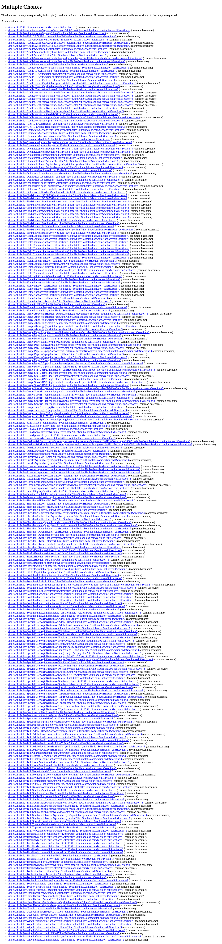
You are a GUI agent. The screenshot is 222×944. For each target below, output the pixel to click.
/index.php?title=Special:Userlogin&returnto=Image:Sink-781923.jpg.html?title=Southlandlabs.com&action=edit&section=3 (76, 656)
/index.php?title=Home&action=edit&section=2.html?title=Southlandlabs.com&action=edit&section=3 (64, 282)
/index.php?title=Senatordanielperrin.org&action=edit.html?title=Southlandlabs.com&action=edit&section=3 (67, 497)
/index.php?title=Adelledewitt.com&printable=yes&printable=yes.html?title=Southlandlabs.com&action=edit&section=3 (74, 117)
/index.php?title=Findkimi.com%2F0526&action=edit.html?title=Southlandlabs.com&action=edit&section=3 (67, 198)
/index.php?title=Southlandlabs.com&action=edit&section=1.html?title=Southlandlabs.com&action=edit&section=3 (71, 593)
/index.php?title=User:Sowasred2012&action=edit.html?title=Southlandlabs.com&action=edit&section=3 (65, 889)
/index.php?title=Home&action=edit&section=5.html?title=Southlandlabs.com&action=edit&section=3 (64, 291)
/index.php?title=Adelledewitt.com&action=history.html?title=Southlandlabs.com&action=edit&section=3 (66, 111)
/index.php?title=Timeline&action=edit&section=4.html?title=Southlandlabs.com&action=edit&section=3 (65, 843)
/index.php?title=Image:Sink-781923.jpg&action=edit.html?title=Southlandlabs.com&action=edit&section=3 (67, 372)
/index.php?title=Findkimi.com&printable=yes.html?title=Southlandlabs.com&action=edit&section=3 (63, 232)
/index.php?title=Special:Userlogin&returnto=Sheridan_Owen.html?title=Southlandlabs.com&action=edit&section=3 (72, 674)
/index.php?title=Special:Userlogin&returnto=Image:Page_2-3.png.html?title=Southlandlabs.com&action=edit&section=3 (74, 653)
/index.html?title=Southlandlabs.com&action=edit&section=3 (41, 27)
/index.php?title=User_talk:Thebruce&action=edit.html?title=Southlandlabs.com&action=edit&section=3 (65, 914)
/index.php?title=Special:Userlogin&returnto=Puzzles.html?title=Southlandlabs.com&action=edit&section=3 (67, 665)
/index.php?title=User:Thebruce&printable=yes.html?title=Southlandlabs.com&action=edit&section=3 (64, 905)
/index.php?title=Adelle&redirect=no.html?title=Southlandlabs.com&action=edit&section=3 (58, 64)
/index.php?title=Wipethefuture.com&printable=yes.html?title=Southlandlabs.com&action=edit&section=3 (66, 939)
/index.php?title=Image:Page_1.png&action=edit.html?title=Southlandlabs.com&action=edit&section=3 (64, 335)
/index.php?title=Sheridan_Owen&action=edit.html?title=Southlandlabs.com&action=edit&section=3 (63, 534)
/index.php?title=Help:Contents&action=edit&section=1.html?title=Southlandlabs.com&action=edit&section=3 (68, 235)
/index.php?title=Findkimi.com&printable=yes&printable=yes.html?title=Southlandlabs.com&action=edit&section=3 (72, 229)
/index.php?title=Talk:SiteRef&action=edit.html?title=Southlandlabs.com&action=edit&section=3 (61, 796)
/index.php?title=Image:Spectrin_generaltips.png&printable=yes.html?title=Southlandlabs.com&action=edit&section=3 (73, 403)
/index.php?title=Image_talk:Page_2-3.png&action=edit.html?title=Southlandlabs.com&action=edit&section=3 (68, 413)
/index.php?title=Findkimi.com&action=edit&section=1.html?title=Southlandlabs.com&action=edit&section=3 (68, 201)
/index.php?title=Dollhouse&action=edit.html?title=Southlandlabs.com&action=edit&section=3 (60, 170)
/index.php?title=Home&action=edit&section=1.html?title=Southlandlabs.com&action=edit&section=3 (64, 279)
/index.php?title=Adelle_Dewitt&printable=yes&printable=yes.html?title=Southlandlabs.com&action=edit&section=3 (72, 83)
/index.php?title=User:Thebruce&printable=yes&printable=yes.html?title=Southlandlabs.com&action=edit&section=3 (72, 902)
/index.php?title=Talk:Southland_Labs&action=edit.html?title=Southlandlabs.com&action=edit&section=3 (66, 799)
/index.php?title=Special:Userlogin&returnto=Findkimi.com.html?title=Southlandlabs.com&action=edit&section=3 (71, 637)
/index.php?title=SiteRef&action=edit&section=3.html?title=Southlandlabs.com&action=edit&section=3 (65, 556)
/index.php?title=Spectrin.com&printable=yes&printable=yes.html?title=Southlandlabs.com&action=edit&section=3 (71, 721)
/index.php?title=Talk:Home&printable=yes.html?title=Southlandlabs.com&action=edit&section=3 (62, 777)
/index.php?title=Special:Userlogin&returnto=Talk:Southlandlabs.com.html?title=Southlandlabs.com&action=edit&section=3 (76, 696)
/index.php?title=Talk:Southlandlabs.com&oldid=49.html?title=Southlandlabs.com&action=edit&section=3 (66, 811)
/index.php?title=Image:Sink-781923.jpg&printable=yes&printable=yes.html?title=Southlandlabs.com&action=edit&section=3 (77, 382)
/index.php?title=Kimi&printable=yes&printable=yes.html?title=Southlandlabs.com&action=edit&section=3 (67, 431)
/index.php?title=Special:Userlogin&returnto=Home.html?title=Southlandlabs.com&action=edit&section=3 (66, 643)
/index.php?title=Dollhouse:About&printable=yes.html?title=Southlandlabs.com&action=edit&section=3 (65, 189)
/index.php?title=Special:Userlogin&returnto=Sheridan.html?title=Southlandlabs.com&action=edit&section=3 (68, 671)
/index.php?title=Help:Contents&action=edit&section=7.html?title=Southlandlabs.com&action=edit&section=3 (68, 254)
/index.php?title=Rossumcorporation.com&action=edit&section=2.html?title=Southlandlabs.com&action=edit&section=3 (74, 469)
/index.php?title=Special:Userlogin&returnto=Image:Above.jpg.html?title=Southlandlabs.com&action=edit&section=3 (72, 646)
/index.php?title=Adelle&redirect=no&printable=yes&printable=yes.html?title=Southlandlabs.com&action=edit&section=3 (75, 58)
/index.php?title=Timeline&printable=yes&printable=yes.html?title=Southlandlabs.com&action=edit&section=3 (69, 864)
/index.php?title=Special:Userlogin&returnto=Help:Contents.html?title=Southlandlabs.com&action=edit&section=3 (71, 640)
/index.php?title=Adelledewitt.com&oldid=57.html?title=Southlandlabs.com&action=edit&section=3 (63, 114)
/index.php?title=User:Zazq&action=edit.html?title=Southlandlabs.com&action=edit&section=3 (60, 908)
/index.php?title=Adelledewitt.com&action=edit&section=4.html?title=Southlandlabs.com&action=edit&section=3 (70, 101)
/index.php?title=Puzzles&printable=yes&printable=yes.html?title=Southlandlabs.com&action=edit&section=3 (68, 460)
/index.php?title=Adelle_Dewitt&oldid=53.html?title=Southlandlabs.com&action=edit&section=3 (61, 80)
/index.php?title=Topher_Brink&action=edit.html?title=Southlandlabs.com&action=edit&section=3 (62, 886)
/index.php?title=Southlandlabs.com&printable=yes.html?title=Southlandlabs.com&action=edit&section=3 (66, 615)
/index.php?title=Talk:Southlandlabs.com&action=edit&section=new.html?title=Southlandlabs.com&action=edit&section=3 (75, 802)
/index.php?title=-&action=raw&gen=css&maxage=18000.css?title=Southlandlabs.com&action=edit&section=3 (69, 30)
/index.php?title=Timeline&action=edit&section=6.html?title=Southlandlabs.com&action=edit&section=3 (65, 849)
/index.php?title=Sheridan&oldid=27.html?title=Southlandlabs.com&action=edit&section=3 (58, 509)
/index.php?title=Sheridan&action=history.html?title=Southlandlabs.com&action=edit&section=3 (61, 506)
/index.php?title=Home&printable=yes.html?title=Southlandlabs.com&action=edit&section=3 (59, 310)
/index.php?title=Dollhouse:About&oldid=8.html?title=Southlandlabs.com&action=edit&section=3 (62, 182)
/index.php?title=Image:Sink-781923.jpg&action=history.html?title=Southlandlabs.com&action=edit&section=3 (69, 375)
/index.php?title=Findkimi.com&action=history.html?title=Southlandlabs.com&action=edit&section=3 (63, 223)
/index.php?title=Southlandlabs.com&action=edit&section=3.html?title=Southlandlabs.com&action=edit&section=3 (71, 600)
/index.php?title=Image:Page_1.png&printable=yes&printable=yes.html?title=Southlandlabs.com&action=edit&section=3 (74, 344)
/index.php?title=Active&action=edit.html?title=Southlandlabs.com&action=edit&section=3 (58, 39)
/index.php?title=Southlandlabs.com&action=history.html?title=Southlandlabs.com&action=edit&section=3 (66, 606)
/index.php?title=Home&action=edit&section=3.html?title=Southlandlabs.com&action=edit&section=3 (64, 285)
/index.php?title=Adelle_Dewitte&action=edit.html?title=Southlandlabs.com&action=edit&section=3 (63, 89)
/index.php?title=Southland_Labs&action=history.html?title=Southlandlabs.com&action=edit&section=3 (65, 578)
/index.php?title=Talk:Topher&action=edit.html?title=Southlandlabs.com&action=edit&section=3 (61, 827)
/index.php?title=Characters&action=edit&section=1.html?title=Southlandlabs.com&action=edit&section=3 (66, 129)
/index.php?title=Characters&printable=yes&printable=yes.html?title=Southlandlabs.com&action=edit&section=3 (70, 142)
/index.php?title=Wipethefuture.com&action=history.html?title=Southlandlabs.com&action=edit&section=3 (66, 930)
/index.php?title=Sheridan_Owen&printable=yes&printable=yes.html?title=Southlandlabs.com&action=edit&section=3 (73, 544)
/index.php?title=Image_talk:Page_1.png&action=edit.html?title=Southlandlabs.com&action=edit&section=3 (67, 410)
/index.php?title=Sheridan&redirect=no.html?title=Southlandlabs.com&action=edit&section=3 (59, 519)
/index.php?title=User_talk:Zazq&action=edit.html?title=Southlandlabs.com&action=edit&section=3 (63, 917)
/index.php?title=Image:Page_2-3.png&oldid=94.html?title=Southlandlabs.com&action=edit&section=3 (64, 360)
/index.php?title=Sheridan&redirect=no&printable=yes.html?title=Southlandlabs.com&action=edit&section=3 (68, 516)
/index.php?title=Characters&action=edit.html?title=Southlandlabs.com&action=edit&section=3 (60, 132)
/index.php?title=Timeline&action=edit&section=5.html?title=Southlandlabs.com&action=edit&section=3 (65, 846)
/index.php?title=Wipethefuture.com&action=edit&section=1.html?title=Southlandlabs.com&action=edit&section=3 (71, 920)
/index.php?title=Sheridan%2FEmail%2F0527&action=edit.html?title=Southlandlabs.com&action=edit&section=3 (70, 500)
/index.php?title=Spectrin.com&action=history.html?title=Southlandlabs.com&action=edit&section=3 (63, 715)
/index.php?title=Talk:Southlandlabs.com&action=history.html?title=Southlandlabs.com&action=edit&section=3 (69, 808)
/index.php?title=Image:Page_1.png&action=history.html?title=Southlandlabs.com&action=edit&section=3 (66, 338)
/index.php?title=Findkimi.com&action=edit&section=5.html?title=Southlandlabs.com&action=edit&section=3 (68, 213)
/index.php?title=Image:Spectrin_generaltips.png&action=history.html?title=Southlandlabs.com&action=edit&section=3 (73, 394)
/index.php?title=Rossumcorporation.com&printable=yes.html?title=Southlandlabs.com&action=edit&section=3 (69, 488)
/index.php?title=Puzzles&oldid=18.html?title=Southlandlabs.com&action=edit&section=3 (57, 456)
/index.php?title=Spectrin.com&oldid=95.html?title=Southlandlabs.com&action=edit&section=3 (60, 718)
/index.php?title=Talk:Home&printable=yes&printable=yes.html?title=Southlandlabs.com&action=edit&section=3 (70, 774)
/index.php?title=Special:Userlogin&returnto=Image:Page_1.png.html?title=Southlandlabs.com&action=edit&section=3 (73, 649)
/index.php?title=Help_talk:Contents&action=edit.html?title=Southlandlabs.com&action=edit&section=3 (65, 276)
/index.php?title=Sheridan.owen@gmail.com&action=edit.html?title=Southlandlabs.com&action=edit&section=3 (69, 522)
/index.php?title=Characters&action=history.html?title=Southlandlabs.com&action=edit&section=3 (62, 136)
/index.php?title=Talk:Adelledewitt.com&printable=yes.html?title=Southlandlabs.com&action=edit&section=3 (68, 749)
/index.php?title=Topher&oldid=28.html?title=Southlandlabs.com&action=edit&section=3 (57, 877)
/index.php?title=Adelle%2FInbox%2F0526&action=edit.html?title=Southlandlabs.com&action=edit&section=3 (69, 42)
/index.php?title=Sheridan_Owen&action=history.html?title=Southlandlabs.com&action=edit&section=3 (65, 537)
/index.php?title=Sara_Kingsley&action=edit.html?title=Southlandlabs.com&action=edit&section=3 (62, 491)
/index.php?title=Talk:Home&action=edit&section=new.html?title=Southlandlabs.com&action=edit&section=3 (68, 762)
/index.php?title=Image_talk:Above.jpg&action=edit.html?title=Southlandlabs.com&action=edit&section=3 (66, 407)
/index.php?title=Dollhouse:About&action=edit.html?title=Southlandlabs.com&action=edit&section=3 (64, 176)
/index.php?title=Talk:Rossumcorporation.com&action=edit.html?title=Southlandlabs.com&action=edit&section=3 (70, 787)
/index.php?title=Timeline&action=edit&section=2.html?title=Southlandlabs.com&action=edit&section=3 (65, 836)
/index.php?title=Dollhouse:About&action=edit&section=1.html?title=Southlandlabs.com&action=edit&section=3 (70, 173)
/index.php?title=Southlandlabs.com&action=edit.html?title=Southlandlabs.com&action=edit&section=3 (65, 603)
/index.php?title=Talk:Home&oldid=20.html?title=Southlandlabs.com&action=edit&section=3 (59, 771)
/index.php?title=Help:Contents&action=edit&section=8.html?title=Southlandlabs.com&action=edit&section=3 (68, 257)
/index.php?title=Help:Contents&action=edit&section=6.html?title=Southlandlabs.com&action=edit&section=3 (68, 251)
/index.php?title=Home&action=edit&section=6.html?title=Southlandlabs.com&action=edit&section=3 (64, 294)
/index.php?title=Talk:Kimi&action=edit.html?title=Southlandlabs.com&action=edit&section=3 (60, 780)
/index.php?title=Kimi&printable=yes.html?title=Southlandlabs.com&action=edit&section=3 (58, 435)
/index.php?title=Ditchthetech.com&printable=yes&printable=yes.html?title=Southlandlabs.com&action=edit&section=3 (74, 164)
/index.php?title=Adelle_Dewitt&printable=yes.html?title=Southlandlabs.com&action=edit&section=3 (64, 86)
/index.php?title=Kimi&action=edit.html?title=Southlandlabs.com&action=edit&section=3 (57, 422)
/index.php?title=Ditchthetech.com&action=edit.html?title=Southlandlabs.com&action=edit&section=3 (64, 154)
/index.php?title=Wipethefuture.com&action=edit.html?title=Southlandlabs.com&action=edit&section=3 (65, 927)
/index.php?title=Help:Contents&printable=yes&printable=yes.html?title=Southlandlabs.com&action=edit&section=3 (72, 270)
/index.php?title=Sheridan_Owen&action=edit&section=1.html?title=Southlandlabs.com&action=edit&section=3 (69, 528)
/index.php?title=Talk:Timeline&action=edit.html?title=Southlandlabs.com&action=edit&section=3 (62, 824)
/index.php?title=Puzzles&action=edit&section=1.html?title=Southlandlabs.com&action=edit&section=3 (65, 447)
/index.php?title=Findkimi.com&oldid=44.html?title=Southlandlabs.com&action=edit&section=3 (61, 226)
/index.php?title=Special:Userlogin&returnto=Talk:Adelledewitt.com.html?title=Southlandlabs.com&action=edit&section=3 (75, 690)
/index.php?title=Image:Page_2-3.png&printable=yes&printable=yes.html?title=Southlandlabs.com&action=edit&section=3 (75, 363)
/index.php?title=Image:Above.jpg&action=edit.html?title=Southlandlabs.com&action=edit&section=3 (64, 316)
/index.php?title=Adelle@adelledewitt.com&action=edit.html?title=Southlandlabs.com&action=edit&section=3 (68, 67)
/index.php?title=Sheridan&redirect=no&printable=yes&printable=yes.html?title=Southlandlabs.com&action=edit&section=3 (76, 512)
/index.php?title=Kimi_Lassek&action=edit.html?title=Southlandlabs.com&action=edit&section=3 (62, 438)
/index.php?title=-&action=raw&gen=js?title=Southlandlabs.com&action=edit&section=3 (57, 33)
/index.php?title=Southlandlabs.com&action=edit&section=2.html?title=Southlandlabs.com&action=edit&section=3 (71, 597)
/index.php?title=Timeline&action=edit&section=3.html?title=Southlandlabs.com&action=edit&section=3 (65, 839)
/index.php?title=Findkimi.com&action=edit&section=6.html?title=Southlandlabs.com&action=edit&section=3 (68, 217)
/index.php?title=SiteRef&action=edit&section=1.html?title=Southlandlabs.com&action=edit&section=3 (65, 550)
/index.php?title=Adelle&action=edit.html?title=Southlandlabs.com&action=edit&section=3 (58, 48)
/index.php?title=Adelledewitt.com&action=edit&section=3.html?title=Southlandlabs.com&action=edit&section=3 (70, 98)
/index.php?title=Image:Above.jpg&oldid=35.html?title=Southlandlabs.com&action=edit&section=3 (63, 322)
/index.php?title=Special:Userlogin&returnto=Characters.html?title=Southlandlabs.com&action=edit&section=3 (69, 628)
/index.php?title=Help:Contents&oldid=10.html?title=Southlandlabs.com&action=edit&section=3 (61, 266)
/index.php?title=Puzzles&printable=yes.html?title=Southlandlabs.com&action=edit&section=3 (60, 463)
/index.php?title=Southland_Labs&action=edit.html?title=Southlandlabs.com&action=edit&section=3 (63, 575)
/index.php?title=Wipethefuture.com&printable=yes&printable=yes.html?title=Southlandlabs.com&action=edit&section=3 (74, 936)
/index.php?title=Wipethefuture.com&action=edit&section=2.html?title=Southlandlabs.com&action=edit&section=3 (71, 924)
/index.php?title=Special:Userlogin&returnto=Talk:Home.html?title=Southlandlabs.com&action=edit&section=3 (69, 693)
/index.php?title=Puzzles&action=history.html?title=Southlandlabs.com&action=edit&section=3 (60, 453)
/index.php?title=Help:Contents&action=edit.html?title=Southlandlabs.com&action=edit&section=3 (62, 260)
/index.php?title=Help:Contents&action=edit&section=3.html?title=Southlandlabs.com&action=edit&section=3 (68, 241)
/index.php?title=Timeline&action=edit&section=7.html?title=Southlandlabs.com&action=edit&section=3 (65, 852)
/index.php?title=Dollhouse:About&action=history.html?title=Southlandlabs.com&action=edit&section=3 (65, 179)
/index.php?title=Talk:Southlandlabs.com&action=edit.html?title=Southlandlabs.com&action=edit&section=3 (67, 805)
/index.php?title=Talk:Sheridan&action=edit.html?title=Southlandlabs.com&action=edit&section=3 (62, 790)
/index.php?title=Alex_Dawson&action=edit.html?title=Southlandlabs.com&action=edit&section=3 (62, 123)
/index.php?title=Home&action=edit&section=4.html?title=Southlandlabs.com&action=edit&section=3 (64, 288)
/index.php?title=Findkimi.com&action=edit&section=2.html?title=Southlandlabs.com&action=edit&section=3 (68, 204)
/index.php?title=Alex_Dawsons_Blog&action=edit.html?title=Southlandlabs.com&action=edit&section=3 (66, 126)
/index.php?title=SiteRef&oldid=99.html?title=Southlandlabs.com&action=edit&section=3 (57, 565)
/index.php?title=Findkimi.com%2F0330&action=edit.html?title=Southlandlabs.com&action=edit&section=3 (67, 195)
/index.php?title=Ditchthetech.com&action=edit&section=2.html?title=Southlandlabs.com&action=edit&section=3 (70, 151)
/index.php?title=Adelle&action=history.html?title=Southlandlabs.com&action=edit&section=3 (60, 52)
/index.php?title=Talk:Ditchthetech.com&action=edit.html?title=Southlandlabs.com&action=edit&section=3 (67, 755)
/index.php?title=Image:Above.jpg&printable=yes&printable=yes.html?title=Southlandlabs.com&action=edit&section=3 (73, 326)
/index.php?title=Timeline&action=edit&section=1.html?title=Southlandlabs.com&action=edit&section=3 (65, 833)
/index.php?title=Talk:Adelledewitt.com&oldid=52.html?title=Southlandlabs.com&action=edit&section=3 (66, 743)
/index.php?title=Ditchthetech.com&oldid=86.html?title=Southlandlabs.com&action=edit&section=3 (63, 161)
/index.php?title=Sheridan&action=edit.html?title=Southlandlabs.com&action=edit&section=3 (59, 503)
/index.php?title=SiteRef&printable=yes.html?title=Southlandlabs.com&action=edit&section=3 (60, 572)
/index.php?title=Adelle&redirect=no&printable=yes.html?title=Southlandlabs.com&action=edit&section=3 (66, 61)
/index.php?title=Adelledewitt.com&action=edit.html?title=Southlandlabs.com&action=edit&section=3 (64, 108)
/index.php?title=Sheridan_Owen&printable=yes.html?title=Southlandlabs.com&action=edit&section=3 (64, 547)
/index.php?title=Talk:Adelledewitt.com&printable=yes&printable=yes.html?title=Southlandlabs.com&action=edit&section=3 (76, 746)
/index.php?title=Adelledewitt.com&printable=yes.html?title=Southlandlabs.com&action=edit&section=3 (65, 120)
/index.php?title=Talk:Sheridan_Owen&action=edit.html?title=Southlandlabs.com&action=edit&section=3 (66, 793)
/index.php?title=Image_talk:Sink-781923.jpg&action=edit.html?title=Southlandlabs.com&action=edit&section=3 (70, 416)
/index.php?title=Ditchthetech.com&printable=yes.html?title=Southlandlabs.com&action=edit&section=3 (65, 167)
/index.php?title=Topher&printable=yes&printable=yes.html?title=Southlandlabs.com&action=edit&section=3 (68, 880)
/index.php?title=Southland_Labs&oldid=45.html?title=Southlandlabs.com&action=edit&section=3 (62, 581)
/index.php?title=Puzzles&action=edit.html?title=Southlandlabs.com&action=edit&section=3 (58, 450)
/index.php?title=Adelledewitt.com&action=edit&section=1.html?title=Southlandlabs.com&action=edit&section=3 (70, 92)
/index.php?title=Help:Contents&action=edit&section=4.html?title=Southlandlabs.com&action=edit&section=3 (68, 245)
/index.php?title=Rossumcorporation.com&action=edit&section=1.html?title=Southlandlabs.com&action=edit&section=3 (74, 466)
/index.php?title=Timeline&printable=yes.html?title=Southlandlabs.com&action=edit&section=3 (60, 867)
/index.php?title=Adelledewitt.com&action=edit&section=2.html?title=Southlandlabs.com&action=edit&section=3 (70, 95)
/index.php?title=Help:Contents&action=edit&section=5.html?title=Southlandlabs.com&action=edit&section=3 (68, 248)
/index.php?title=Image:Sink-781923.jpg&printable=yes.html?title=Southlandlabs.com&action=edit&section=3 (68, 385)
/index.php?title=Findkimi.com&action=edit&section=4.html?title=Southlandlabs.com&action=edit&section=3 (68, 210)
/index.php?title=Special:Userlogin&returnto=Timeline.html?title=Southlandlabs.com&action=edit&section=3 (68, 699)
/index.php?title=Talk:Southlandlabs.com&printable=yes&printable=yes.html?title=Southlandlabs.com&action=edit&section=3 (77, 815)
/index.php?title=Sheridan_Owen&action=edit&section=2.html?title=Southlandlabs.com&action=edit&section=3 (69, 531)
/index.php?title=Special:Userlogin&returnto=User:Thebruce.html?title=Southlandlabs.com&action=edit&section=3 (71, 706)
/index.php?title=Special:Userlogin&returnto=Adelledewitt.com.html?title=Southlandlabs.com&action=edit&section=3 (73, 625)
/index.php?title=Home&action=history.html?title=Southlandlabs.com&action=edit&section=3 (59, 301)
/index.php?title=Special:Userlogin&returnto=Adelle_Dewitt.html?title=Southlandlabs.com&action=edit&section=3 (71, 621)
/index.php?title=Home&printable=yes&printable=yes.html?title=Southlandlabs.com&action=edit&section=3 (67, 307)
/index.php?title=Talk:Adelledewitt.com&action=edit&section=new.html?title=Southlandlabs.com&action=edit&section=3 (75, 734)
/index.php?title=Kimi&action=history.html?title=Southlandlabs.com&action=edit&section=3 (59, 425)
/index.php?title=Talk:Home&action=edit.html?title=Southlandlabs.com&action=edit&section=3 (60, 765)
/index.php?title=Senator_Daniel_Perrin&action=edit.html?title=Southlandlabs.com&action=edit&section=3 (67, 494)
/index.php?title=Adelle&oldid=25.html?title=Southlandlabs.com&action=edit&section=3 (57, 55)
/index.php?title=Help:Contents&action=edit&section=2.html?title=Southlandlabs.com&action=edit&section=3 (68, 238)
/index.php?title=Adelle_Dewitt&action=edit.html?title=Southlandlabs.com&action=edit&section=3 (62, 73)
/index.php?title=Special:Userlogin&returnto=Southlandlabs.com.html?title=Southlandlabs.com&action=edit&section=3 (73, 684)
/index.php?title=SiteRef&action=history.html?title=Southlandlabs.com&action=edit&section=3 (60, 562)
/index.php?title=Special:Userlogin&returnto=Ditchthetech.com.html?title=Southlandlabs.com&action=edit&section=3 (73, 631)
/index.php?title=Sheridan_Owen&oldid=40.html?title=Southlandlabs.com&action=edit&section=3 (62, 540)
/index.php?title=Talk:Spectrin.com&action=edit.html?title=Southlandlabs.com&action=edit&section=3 (64, 821)
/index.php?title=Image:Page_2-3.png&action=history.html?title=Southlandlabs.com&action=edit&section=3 (67, 357)
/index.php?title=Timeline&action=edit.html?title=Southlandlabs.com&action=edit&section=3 (59, 855)
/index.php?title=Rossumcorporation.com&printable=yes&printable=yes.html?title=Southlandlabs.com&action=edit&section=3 (77, 484)
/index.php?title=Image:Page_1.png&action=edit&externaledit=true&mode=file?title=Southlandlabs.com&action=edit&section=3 (79, 332)
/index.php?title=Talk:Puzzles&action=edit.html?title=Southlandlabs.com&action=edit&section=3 (61, 783)
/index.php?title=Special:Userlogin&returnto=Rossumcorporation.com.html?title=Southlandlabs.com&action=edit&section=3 (76, 668)
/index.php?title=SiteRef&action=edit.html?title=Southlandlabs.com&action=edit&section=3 (58, 559)
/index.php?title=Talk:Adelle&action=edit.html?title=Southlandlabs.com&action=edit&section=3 (61, 727)
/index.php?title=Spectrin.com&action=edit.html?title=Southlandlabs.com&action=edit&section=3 (61, 712)
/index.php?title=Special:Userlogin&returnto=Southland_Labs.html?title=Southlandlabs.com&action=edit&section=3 (72, 681)
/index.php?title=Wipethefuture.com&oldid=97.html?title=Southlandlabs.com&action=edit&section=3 (63, 933)
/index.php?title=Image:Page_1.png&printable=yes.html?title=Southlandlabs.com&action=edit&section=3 (66, 347)
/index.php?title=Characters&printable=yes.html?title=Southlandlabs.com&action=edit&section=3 (61, 145)
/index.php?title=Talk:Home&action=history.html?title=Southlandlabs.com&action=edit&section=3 (62, 768)
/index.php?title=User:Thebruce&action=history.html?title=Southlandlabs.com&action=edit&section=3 (64, 896)
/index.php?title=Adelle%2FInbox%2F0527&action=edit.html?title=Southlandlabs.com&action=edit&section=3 (69, 45)
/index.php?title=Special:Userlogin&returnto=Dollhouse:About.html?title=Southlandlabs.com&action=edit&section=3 (72, 634)
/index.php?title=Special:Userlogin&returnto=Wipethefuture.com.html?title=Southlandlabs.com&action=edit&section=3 (73, 709)
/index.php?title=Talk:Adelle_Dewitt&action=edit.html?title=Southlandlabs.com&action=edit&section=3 (65, 730)
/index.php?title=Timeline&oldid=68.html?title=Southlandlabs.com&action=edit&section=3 (58, 861)
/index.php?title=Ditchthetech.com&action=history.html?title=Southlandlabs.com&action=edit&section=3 (65, 157)
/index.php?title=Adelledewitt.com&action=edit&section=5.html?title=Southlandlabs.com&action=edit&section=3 (70, 104)
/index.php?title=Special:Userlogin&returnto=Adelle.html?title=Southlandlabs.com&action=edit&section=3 (67, 618)
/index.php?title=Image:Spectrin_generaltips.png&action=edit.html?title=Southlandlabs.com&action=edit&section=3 (71, 391)
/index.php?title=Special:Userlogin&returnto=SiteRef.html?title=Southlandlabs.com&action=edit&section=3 (67, 678)
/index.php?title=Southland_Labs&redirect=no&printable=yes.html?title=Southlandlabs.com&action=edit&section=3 (72, 587)
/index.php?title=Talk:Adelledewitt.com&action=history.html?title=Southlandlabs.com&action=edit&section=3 (68, 740)
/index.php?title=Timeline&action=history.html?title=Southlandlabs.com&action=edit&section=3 (61, 858)
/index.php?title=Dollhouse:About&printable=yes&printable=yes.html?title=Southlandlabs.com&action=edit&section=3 (73, 185)
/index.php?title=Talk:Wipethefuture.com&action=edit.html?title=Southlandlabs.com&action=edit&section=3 (67, 830)
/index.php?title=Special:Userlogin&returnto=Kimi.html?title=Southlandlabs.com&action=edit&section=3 (66, 662)
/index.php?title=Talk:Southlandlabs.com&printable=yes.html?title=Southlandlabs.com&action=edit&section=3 (69, 818)
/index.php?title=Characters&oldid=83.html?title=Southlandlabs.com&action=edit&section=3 (59, 139)
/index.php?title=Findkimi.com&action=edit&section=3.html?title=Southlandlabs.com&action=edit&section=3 (68, 207)
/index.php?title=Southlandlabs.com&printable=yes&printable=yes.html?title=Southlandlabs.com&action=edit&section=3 (74, 612)
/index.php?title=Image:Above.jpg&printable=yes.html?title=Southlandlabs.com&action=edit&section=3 (65, 329)
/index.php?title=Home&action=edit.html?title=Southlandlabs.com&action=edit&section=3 (58, 298)
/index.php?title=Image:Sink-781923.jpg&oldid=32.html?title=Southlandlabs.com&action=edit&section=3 (66, 379)
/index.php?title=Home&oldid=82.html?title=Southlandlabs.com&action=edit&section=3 (56, 304)
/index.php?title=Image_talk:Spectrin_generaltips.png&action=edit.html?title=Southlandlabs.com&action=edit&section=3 (74, 419)
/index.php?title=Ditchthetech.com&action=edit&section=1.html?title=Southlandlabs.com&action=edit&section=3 (70, 148)
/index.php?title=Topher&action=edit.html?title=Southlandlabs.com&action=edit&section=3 (58, 871)
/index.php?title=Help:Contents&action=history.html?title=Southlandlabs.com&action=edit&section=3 (64, 263)
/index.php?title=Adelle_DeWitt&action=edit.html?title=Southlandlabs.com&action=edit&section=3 (62, 70)
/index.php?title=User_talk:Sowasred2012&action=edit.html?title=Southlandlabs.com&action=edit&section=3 (68, 911)
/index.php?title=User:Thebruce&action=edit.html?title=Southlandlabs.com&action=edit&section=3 (62, 892)
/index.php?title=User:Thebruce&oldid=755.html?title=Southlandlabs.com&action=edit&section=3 (62, 899)
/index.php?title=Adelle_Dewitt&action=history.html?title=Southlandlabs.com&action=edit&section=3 (64, 76)
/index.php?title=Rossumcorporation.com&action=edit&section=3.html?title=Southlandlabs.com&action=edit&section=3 (74, 472)
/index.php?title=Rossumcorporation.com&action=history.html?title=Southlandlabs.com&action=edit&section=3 (69, 478)
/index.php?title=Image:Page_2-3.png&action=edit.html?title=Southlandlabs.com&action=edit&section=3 (66, 354)
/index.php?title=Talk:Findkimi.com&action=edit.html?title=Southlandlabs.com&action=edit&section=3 (65, 758)
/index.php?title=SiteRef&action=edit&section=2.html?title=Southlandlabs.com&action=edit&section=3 (65, 553)
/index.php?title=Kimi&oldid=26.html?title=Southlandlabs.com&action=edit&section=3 (56, 428)
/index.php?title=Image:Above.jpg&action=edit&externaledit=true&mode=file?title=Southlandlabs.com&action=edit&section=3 (78, 313)
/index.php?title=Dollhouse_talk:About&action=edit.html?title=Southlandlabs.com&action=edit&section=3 (66, 192)
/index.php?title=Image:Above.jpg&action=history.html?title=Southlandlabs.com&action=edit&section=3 (65, 319)
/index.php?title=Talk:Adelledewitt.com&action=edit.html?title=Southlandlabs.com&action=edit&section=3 (67, 737)
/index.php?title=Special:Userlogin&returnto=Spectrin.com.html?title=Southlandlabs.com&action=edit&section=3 (70, 687)
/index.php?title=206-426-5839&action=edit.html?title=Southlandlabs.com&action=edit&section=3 (62, 36)
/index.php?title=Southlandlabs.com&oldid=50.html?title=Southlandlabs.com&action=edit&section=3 (63, 609)
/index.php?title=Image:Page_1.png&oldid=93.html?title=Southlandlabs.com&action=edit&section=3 (63, 341)
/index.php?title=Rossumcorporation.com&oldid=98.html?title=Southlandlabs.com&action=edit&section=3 (66, 481)
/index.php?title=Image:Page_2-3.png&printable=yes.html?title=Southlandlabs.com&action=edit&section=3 (67, 366)
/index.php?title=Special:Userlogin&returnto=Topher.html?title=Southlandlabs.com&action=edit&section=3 (67, 702)
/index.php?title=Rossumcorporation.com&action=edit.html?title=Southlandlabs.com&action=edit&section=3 (68, 475)
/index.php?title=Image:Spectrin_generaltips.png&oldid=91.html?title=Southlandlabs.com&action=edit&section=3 (70, 397)
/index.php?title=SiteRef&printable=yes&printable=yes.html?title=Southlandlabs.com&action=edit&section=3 (68, 569)
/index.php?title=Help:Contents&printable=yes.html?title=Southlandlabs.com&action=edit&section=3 (63, 273)
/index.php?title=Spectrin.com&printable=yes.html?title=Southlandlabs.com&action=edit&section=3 (63, 724)
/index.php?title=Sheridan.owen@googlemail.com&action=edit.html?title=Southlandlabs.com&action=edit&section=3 (73, 525)
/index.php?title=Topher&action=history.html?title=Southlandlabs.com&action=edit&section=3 (60, 874)
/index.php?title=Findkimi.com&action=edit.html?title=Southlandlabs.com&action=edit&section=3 (62, 220)
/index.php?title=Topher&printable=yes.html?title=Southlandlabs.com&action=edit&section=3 (59, 883)
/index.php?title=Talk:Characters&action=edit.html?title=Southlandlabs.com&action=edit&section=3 (63, 752)
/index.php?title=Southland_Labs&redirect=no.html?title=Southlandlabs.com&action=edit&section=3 (63, 590)
